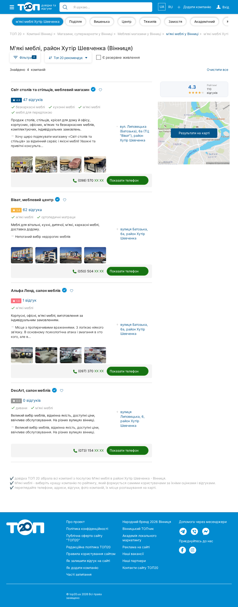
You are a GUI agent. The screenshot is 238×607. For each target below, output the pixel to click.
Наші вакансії (133, 554)
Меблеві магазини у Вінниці (139, 34)
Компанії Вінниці (39, 34)
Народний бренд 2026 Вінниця (146, 522)
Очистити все (217, 70)
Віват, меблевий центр (32, 199)
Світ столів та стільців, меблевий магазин (50, 89)
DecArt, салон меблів (30, 390)
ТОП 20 (16, 34)
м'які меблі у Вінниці (182, 34)
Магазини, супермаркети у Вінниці (84, 34)
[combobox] (68, 57)
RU (170, 7)
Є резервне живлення (121, 57)
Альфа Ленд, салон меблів (35, 290)
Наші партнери (134, 561)
